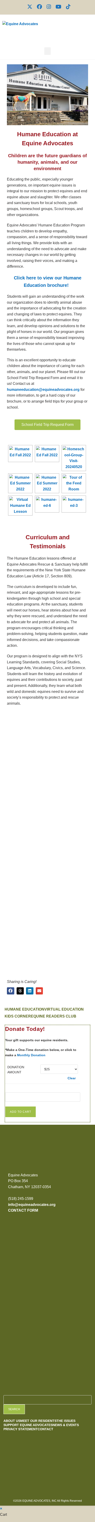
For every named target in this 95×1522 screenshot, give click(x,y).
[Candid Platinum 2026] (19, 1249)
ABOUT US (11, 1421)
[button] (47, 51)
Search (14, 1409)
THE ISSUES (65, 1421)
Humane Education (24, 1009)
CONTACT (45, 1429)
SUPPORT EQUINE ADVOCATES (28, 1425)
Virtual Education (64, 1009)
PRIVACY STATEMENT (20, 1429)
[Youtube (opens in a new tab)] (58, 6)
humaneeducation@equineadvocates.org (43, 390)
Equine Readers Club (53, 1016)
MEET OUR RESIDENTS (38, 1421)
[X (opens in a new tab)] (30, 6)
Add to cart (20, 1111)
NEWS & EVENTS (66, 1425)
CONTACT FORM (23, 1210)
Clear (72, 1078)
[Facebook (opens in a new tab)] (39, 6)
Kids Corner (18, 1016)
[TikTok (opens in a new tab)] (67, 6)
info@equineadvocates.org (32, 1205)
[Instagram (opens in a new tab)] (48, 6)
